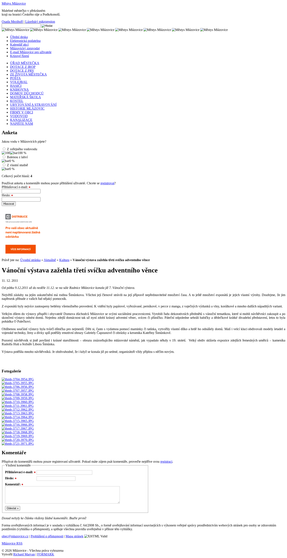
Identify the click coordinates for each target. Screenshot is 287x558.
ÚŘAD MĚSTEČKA (24, 63)
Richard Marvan (24, 554)
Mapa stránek (74, 536)
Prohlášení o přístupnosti (47, 536)
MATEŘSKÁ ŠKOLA (25, 97)
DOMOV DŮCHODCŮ (27, 93)
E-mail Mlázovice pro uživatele (30, 52)
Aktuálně (50, 260)
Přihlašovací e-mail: (15, 187)
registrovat (107, 183)
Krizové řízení (19, 56)
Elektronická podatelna (25, 41)
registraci (166, 461)
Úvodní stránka (30, 260)
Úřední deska (19, 37)
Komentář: (13, 484)
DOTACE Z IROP (23, 67)
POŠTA (15, 78)
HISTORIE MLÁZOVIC (27, 108)
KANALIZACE (21, 120)
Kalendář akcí (19, 44)
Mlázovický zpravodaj (25, 48)
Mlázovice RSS (12, 543)
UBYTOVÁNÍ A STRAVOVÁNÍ (33, 104)
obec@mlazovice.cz (15, 536)
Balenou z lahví (17, 157)
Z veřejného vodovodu (22, 149)
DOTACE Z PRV (22, 70)
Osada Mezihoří (12, 21)
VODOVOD (19, 116)
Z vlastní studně (17, 165)
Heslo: (6, 195)
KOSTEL (16, 101)
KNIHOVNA (19, 89)
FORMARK (45, 554)
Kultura (64, 260)
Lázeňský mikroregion (40, 21)
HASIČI (15, 86)
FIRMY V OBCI (21, 112)
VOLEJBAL (19, 82)
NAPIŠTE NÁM (21, 123)
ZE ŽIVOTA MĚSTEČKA (28, 74)
